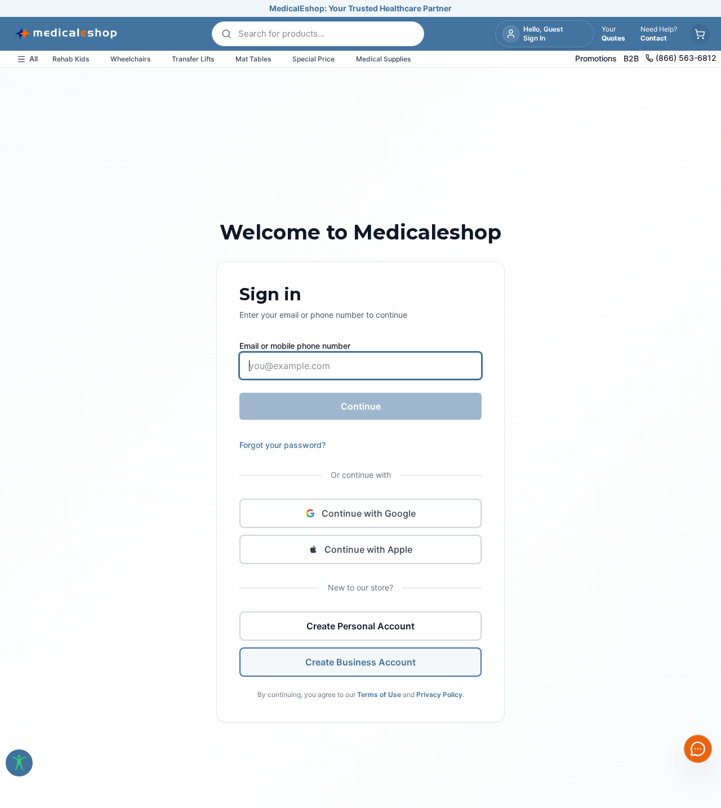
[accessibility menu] (19, 763)
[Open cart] (700, 34)
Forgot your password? (282, 445)
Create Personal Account (360, 626)
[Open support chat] (698, 749)
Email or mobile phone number (294, 345)
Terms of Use (379, 694)
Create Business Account (360, 662)
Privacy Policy (439, 694)
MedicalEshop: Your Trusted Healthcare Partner (360, 8)
